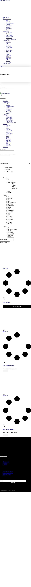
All (8, 179)
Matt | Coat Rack (6, 302)
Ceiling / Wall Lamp (12, 229)
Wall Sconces (11, 237)
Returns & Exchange (8, 473)
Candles (14, 185)
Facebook (5, 456)
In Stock (7, 169)
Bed (8, 199)
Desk (9, 208)
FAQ (4, 475)
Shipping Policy (7, 474)
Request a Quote (17, 306)
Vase (9, 191)
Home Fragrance (11, 182)
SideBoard (10, 219)
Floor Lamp (10, 232)
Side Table (10, 217)
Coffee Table (11, 205)
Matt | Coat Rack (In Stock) (8, 365)
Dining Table (11, 210)
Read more (5, 268)
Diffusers (14, 187)
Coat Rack (10, 204)
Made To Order (9, 171)
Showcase (10, 216)
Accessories (10, 180)
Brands (1, 239)
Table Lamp (10, 235)
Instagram (2, 456)
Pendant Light (11, 234)
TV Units (10, 223)
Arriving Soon (8, 167)
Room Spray (15, 188)
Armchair (10, 198)
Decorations (6, 177)
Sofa (9, 220)
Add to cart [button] (5, 331)
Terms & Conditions (8, 471)
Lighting (5, 226)
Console (9, 207)
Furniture (5, 195)
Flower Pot (10, 211)
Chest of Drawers (12, 202)
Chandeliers (10, 231)
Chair (9, 201)
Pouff (9, 214)
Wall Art (10, 192)
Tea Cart (10, 222)
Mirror (9, 213)
